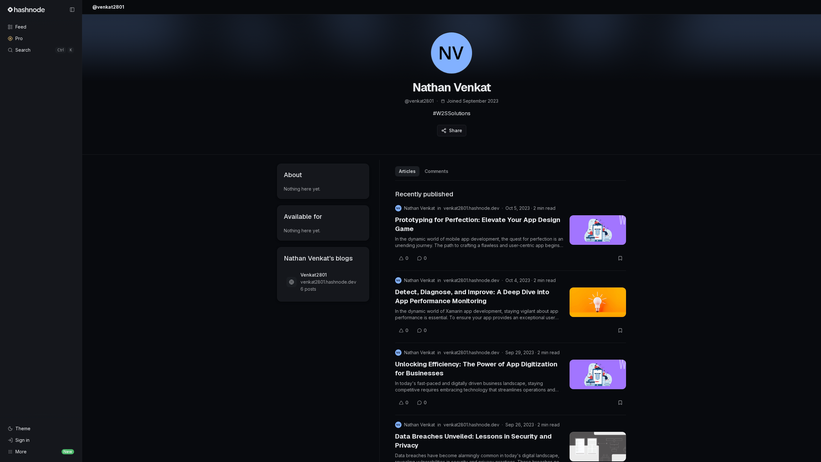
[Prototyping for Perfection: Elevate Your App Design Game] (598, 230)
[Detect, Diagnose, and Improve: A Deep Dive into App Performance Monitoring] (598, 302)
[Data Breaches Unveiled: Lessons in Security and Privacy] (598, 446)
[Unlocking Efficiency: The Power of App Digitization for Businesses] (598, 374)
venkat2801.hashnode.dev (471, 208)
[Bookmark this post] (620, 258)
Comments (436, 171)
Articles (407, 171)
